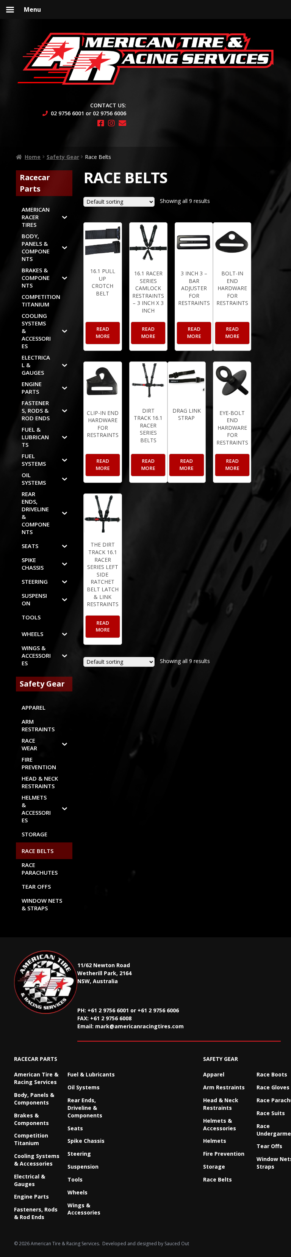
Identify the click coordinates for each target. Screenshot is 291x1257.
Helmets (214, 1140)
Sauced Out (176, 1243)
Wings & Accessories (83, 1209)
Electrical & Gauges (29, 1180)
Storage (214, 1166)
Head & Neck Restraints (220, 1104)
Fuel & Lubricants (91, 1074)
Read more (102, 332)
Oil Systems (83, 1087)
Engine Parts (31, 1196)
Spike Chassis (86, 1140)
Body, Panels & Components (34, 1098)
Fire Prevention (223, 1153)
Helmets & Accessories (219, 1124)
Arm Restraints (224, 1087)
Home (33, 156)
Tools (75, 1179)
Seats (75, 1128)
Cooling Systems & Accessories (36, 1159)
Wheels (77, 1192)
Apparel (213, 1074)
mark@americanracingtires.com (139, 1026)
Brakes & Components (31, 1119)
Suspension (83, 1166)
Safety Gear (63, 156)
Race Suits (271, 1113)
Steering (79, 1153)
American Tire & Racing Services (36, 1078)
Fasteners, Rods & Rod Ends (36, 1213)
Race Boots (272, 1074)
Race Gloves (273, 1087)
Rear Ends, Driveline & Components (84, 1108)
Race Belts (217, 1179)
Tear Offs (269, 1146)
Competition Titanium (31, 1139)
